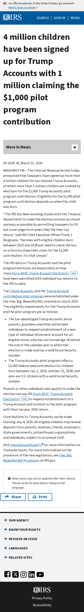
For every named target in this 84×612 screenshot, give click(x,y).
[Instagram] (23, 574)
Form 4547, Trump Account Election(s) (44, 273)
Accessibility (42, 605)
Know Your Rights (24, 529)
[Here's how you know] (42, 5)
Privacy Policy (42, 598)
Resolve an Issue (23, 539)
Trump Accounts (22, 291)
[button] (59, 18)
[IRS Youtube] (40, 574)
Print (43, 496)
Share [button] (16, 496)
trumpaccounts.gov (24, 445)
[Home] (12, 16)
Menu (75, 18)
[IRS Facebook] (7, 574)
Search (43, 18)
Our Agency (19, 520)
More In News (18, 147)
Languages (18, 548)
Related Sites (20, 557)
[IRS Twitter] (15, 574)
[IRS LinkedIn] (31, 574)
